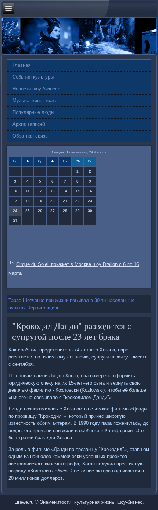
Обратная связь (30, 136)
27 (52, 211)
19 (40, 201)
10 (15, 191)
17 (15, 201)
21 (65, 201)
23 (90, 201)
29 (77, 211)
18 (27, 201)
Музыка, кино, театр (34, 100)
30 (90, 211)
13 (52, 191)
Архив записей (28, 124)
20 (52, 201)
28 (65, 211)
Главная (21, 65)
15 (77, 191)
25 (27, 211)
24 (15, 211)
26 (40, 211)
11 (28, 191)
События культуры (33, 77)
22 (77, 201)
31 (15, 221)
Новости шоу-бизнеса (36, 88)
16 (90, 191)
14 (65, 191)
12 (40, 191)
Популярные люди (33, 112)
